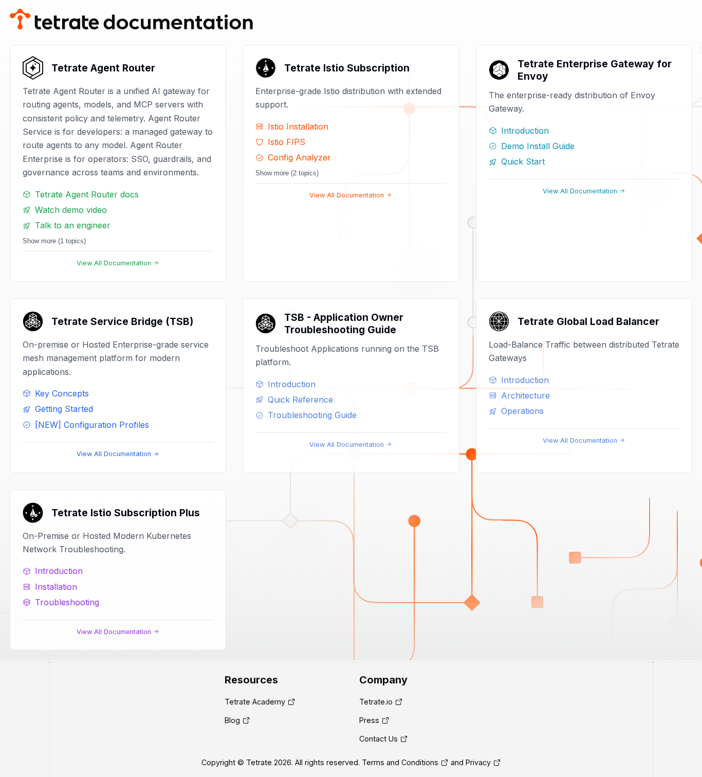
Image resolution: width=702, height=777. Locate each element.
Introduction (525, 130)
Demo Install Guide (538, 146)
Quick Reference (300, 399)
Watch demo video (71, 210)
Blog (232, 720)
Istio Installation (298, 126)
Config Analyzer (299, 157)
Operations (522, 411)
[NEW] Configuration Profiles (92, 425)
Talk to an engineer (72, 225)
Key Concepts (62, 393)
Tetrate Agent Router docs (87, 194)
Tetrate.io (376, 701)
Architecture (525, 395)
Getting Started (64, 409)
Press (369, 720)
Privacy (478, 762)
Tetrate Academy (255, 701)
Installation (56, 587)
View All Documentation (114, 263)
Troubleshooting (67, 602)
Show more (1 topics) (54, 241)
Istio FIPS (286, 142)
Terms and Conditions (400, 762)
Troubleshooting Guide (312, 415)
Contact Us (378, 738)
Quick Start (523, 161)
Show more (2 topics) (287, 173)
